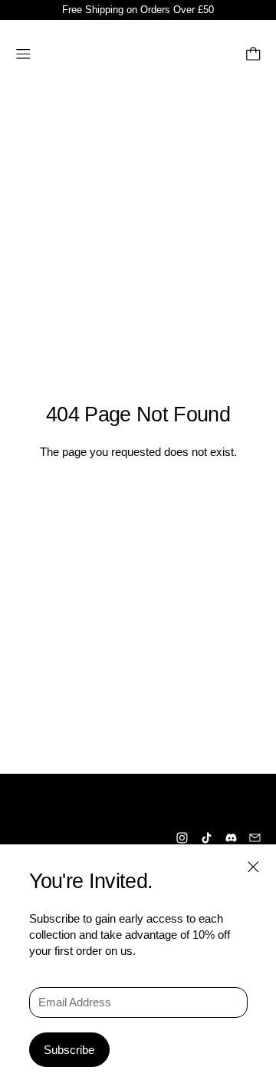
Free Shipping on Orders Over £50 (138, 9)
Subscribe (69, 1049)
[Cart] (253, 54)
